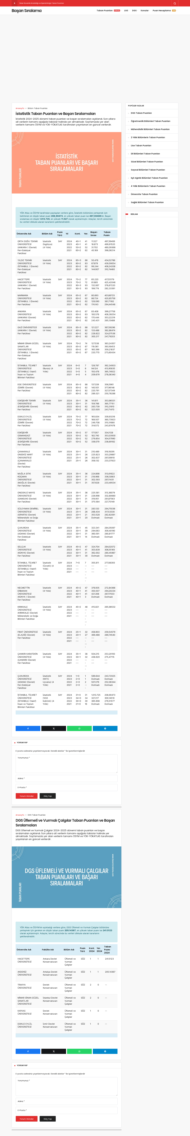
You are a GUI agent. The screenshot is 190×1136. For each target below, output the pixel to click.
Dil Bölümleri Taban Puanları (145, 153)
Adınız (21, 778)
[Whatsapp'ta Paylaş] (79, 728)
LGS (126, 10)
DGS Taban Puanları (141, 113)
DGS (134, 10)
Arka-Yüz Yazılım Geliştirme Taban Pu (34, 3)
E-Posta (22, 787)
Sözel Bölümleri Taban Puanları (147, 161)
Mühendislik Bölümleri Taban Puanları (150, 129)
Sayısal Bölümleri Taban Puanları (148, 170)
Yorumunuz (24, 757)
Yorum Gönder (27, 796)
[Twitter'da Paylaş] (53, 728)
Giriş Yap (48, 796)
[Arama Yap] (175, 3)
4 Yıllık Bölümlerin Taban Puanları (148, 186)
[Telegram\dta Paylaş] (105, 728)
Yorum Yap (22, 742)
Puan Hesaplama (164, 10)
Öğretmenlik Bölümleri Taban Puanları (150, 121)
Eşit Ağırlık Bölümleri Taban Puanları (149, 178)
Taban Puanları (108, 10)
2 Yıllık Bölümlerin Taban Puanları (148, 137)
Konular (145, 10)
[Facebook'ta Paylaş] (28, 728)
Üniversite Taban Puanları (144, 194)
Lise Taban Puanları (141, 145)
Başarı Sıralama (26, 10)
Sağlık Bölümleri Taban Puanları (147, 202)
